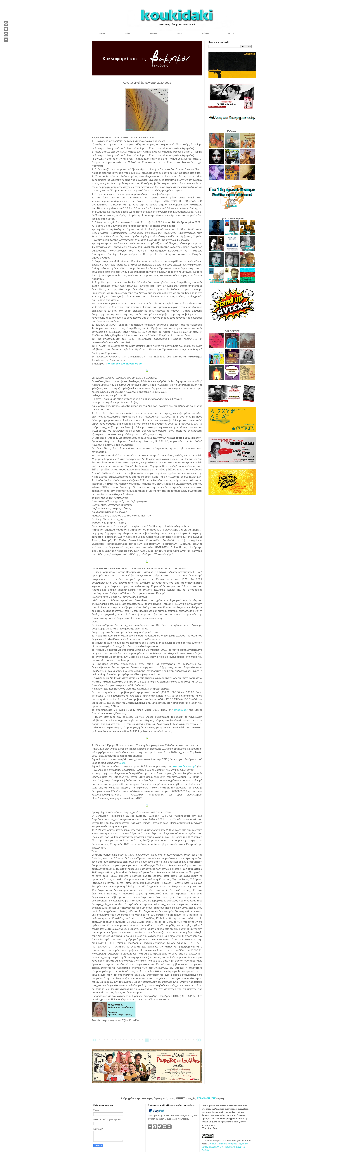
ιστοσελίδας (181, 709)
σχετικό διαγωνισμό (184, 766)
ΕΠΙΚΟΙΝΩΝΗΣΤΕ (206, 1098)
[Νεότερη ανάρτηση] (94, 1041)
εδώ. (123, 762)
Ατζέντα (231, 33)
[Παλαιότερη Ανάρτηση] (199, 1041)
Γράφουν (153, 33)
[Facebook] (6, 23)
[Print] (6, 34)
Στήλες (128, 33)
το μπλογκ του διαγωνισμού (124, 363)
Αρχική (102, 33)
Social (179, 33)
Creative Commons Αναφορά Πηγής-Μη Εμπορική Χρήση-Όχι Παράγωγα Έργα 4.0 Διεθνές (225, 1146)
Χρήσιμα (205, 33)
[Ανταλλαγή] (6, 39)
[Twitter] (6, 29)
